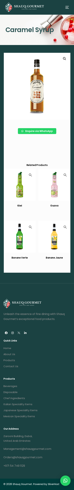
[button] (65, 481)
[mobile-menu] (64, 7)
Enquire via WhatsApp (39, 131)
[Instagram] (12, 333)
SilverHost (53, 484)
